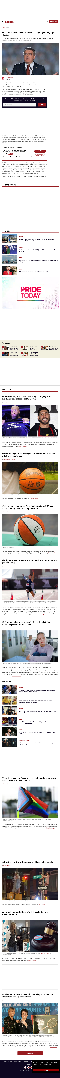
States (20, 258)
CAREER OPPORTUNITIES (18, 1061)
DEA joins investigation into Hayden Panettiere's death (33, 271)
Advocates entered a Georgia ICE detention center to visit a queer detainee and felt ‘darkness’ (36, 240)
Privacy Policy (37, 1064)
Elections (21, 247)
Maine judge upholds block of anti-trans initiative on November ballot (25, 913)
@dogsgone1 (41, 900)
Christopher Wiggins (6, 783)
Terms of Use (47, 1064)
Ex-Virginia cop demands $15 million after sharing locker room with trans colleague (38, 261)
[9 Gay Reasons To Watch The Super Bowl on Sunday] (24, 353)
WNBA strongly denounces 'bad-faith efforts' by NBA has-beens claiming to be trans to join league (27, 507)
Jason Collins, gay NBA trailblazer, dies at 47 (34, 349)
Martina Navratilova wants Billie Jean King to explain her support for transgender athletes (27, 995)
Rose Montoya (5, 566)
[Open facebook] (25, 1067)
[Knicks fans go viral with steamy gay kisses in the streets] (30, 883)
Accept (46, 1070)
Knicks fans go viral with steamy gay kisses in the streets (27, 862)
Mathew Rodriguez (6, 511)
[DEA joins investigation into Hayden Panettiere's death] (9, 270)
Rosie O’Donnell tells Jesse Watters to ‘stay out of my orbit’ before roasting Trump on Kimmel (37, 722)
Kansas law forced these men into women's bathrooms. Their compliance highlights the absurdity (35, 701)
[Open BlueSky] (28, 1067)
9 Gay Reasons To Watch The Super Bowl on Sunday (34, 354)
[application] (30, 293)
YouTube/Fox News (45, 953)
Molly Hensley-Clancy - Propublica (9, 459)
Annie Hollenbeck (10, 77)
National (21, 236)
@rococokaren (48, 900)
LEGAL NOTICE (30, 1064)
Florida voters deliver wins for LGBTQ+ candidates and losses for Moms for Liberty (38, 250)
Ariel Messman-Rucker (7, 865)
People (20, 269)
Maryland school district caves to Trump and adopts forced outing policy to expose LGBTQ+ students (37, 690)
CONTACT (5, 1061)
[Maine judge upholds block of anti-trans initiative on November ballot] (30, 936)
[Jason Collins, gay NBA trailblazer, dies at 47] (24, 348)
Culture (21, 719)
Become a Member (40, 151)
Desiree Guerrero (6, 627)
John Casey (5, 402)
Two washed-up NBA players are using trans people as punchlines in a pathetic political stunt (26, 397)
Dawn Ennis (5, 1000)
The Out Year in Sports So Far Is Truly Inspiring (53, 348)
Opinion (20, 729)
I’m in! (41, 105)
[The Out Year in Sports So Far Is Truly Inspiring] (44, 348)
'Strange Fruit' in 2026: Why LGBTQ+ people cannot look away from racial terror (37, 733)
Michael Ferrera (12, 566)
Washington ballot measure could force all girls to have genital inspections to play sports (27, 623)
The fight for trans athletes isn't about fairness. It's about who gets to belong (29, 561)
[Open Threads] (31, 1067)
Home (3, 27)
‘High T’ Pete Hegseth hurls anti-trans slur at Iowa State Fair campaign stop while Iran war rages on (37, 712)
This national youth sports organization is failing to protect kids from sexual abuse (29, 454)
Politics (21, 698)
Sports (7, 27)
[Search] (47, 22)
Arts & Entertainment (24, 740)
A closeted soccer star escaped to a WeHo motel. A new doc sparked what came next (37, 743)
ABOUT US (10, 1061)
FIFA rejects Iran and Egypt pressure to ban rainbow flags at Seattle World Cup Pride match (29, 779)
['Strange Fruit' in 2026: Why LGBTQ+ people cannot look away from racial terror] (9, 731)
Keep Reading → (24, 446)
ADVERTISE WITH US (28, 1061)
